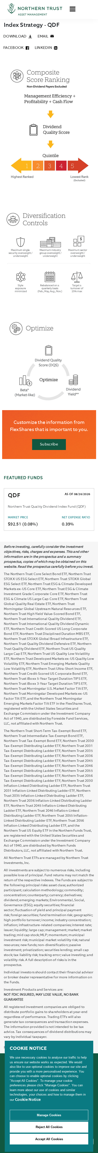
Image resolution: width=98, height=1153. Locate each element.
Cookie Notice (28, 1100)
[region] (49, 1096)
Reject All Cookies (49, 1127)
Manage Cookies (49, 1115)
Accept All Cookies (49, 1139)
